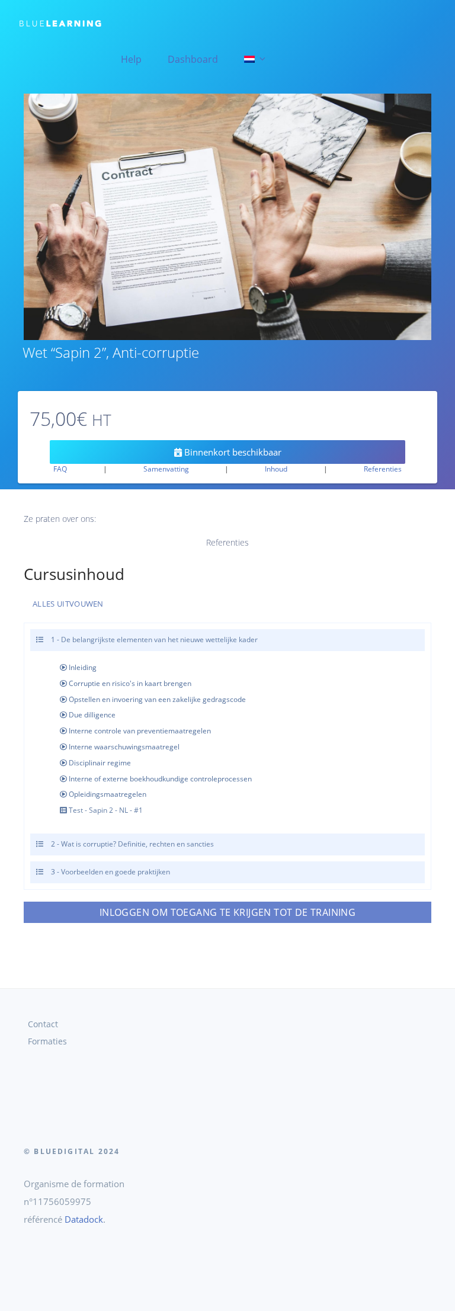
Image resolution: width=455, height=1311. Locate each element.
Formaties (47, 1041)
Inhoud (276, 468)
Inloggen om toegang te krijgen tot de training (227, 912)
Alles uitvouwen (68, 603)
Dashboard (193, 59)
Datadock (84, 1219)
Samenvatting (166, 468)
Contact (43, 1024)
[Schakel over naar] (254, 59)
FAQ (60, 468)
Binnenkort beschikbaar (231, 452)
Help (131, 59)
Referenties (383, 468)
